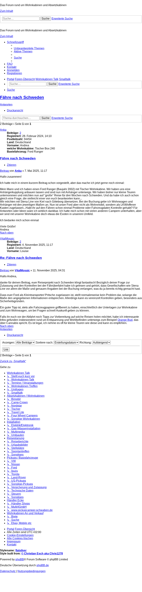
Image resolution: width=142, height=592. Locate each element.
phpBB (19, 559)
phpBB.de (43, 565)
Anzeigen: (8, 342)
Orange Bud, (125, 319)
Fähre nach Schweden (22, 97)
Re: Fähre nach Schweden (21, 258)
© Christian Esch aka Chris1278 (42, 553)
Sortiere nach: (45, 342)
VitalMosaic (7, 238)
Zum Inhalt (6, 11)
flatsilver (20, 550)
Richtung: (86, 342)
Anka (3, 129)
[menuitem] (29, 48)
